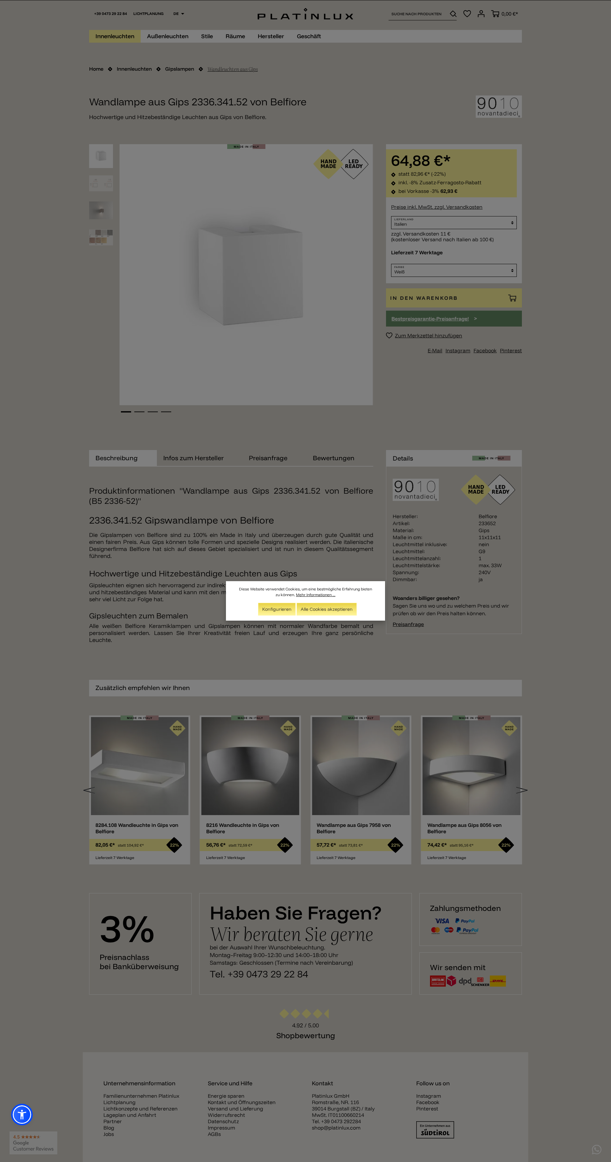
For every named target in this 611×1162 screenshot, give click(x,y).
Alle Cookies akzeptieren (327, 609)
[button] (22, 1114)
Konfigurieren (276, 609)
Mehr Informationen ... (315, 594)
